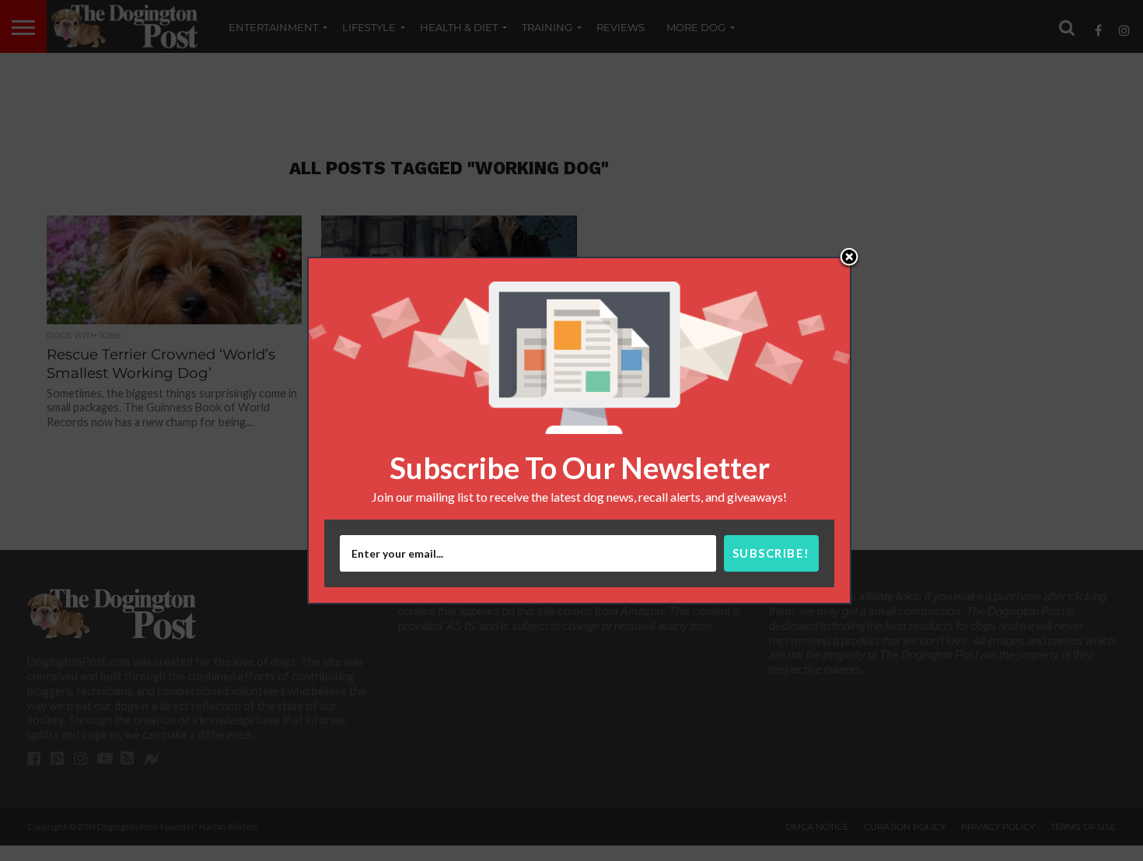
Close (849, 258)
